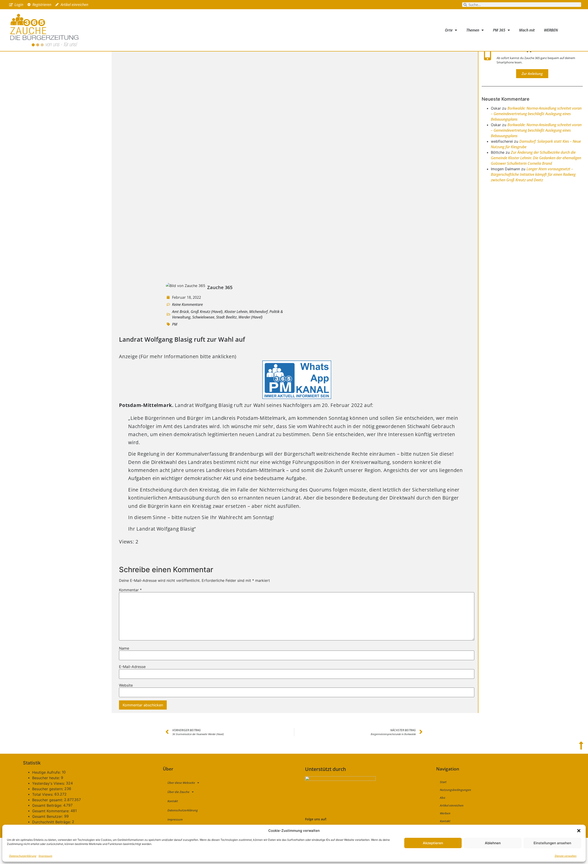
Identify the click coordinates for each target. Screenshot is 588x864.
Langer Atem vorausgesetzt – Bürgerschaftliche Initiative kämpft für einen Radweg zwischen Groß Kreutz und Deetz (533, 174)
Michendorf (258, 311)
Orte (448, 30)
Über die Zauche (178, 792)
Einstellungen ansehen (552, 843)
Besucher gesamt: (48, 800)
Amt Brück (180, 311)
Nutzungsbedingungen (455, 790)
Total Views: (43, 794)
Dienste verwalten (566, 856)
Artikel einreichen (452, 805)
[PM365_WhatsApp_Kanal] (296, 397)
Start (443, 782)
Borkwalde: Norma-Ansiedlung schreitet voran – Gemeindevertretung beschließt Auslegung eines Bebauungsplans (536, 114)
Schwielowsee (203, 317)
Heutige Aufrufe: (47, 772)
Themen (472, 30)
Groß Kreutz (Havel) (207, 311)
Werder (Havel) (250, 317)
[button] (579, 830)
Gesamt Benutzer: (48, 816)
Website (126, 685)
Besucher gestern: (48, 789)
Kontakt (172, 801)
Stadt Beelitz (226, 317)
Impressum (45, 856)
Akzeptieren (433, 843)
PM (174, 324)
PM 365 (499, 30)
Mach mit (527, 30)
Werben (445, 813)
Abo (442, 798)
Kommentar (130, 590)
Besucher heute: (46, 778)
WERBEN (551, 30)
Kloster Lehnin (235, 311)
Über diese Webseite (181, 783)
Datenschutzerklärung (22, 856)
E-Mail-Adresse (132, 666)
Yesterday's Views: (49, 783)
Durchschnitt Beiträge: (52, 822)
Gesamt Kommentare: (51, 811)
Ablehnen (493, 843)
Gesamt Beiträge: (47, 805)
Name (124, 648)
